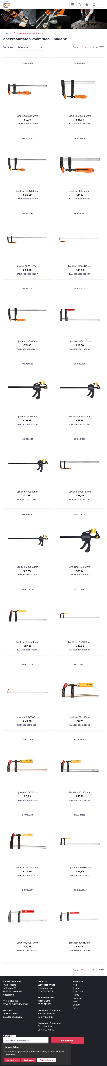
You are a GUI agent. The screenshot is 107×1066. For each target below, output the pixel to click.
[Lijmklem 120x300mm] (27, 845)
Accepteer (12, 1060)
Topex (76, 988)
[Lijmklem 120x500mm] (27, 619)
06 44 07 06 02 (46, 1029)
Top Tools (78, 991)
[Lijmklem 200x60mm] (27, 394)
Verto (75, 1001)
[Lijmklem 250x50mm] (27, 93)
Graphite (77, 998)
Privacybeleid (46, 1060)
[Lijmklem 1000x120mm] (27, 243)
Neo (75, 984)
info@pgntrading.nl (12, 1017)
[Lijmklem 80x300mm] (79, 770)
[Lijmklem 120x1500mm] (27, 694)
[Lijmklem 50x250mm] (27, 770)
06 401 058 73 (45, 991)
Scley (75, 1008)
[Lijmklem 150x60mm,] (79, 544)
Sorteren (8, 47)
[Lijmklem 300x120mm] (79, 93)
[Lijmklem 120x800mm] (79, 845)
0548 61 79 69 (10, 1013)
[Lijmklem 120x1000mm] (79, 619)
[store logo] (6, 4)
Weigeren (29, 1060)
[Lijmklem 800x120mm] (79, 469)
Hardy (76, 994)
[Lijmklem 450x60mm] (27, 469)
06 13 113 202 (45, 1004)
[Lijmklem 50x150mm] (79, 694)
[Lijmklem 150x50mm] (79, 168)
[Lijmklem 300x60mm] (79, 394)
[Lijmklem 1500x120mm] (79, 243)
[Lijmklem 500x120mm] (27, 168)
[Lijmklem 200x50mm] (27, 920)
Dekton (76, 1004)
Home (5, 33)
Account (94, 4)
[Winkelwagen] (87, 4)
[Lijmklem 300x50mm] (79, 920)
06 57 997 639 (45, 1017)
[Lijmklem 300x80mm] (27, 319)
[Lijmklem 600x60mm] (27, 544)
